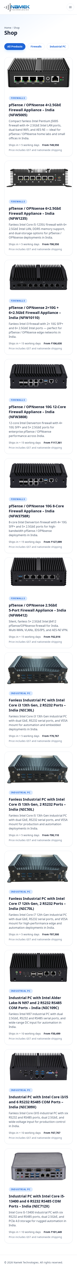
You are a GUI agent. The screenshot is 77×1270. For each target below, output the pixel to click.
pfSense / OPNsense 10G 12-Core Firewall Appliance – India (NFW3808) (37, 411)
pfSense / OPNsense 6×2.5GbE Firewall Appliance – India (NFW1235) (35, 213)
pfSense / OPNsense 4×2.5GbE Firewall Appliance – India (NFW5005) (35, 109)
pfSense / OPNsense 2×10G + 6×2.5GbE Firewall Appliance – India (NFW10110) (35, 312)
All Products (14, 46)
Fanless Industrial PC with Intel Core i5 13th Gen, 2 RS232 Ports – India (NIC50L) (37, 804)
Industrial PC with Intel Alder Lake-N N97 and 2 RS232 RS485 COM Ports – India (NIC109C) (35, 1002)
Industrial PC (58, 46)
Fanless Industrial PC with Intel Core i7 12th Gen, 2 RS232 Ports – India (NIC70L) (37, 903)
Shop (17, 27)
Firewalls (36, 46)
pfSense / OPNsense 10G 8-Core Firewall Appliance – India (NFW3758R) (36, 511)
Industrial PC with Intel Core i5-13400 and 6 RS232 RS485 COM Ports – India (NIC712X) (37, 1201)
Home (7, 27)
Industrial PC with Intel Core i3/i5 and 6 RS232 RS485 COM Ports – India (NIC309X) (38, 1102)
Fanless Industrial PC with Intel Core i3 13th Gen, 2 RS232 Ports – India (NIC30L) (37, 705)
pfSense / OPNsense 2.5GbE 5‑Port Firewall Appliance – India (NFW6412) (37, 610)
